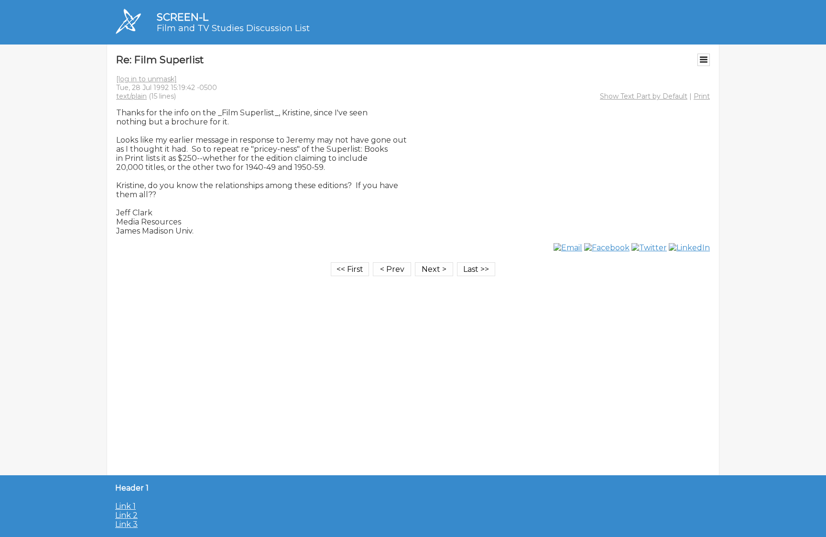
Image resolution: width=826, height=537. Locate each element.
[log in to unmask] (146, 79)
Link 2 (126, 515)
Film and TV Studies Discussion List (233, 28)
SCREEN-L (182, 17)
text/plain (131, 96)
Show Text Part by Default (643, 96)
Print (702, 96)
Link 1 (125, 506)
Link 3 (126, 524)
